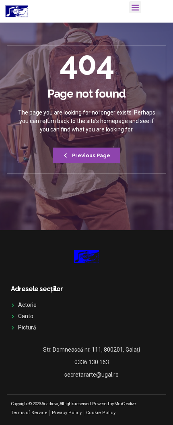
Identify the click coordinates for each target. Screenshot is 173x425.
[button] (135, 7)
